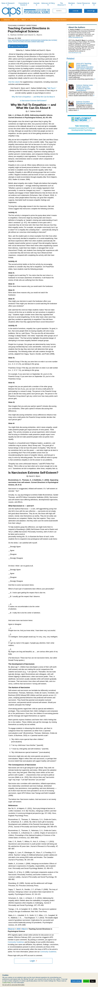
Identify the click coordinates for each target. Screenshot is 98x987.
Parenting (44, 40)
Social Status (12, 41)
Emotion (21, 40)
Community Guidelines (16, 942)
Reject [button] (92, 981)
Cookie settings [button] (76, 981)
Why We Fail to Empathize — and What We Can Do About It (33, 97)
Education (15, 40)
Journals (36, 3)
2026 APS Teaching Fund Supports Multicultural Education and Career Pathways (85, 66)
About (94, 3)
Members (71, 3)
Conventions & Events (24, 4)
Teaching (21, 41)
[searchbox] (59, 11)
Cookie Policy (6, 982)
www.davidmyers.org (74, 52)
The (60, 4)
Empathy (28, 40)
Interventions (36, 40)
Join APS (90, 11)
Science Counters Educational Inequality (84, 102)
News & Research (8, 3)
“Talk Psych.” (51, 88)
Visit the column (14, 82)
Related (70, 58)
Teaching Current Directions (34, 41)
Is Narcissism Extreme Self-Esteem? (33, 101)
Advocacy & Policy (48, 3)
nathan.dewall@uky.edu (75, 37)
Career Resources (83, 3)
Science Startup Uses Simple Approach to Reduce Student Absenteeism (84, 87)
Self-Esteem (53, 40)
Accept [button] (86, 981)
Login (75, 11)
